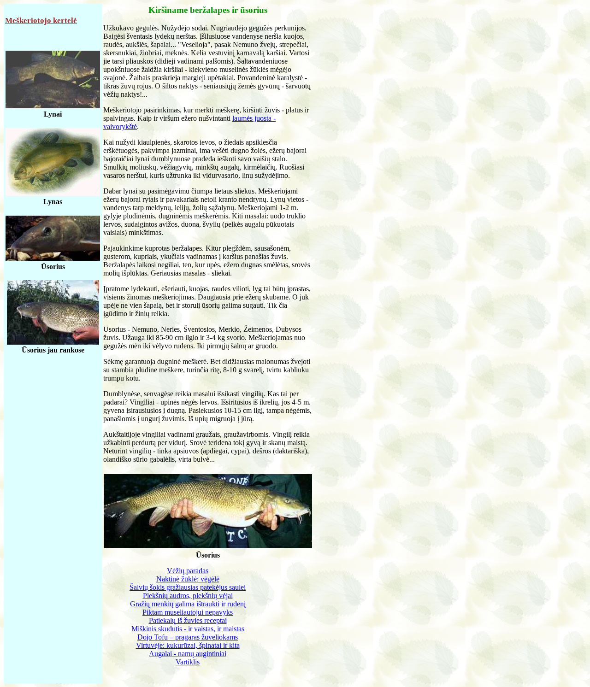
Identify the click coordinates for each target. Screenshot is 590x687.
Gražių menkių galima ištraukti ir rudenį (188, 604)
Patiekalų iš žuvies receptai (188, 620)
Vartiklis (188, 662)
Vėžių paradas (187, 571)
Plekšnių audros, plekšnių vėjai (188, 595)
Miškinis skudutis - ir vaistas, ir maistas (187, 629)
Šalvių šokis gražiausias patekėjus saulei (188, 587)
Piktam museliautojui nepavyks (187, 612)
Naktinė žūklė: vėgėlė (187, 579)
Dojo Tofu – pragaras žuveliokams (187, 637)
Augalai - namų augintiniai (187, 654)
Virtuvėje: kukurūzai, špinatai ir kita (188, 645)
